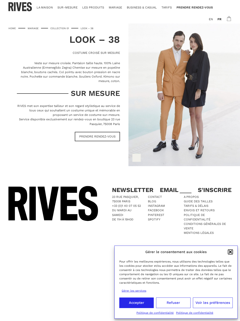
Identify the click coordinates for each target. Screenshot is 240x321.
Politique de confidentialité (155, 312)
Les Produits (93, 7)
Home (12, 28)
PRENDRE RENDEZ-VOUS (194, 7)
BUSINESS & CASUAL (142, 7)
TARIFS (166, 7)
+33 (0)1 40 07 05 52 (126, 205)
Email (170, 189)
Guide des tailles (198, 201)
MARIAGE (115, 7)
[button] (230, 252)
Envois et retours (199, 210)
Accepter (136, 303)
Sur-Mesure (67, 7)
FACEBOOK (156, 210)
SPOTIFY (154, 219)
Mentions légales (199, 233)
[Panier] (229, 18)
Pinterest (156, 215)
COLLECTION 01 (59, 28)
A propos (191, 197)
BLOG (152, 201)
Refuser (173, 303)
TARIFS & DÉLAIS (196, 205)
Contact (155, 197)
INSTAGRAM (156, 205)
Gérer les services (134, 290)
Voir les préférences (212, 303)
